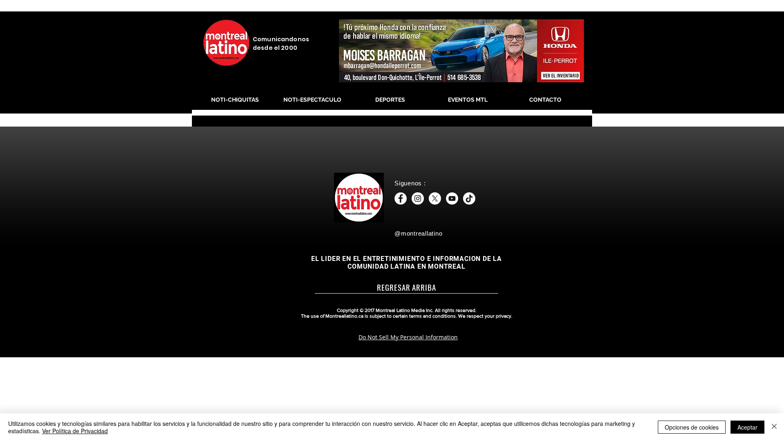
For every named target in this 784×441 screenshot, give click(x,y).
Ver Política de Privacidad (75, 431)
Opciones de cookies (692, 427)
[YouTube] (452, 198)
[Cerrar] (774, 427)
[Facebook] (400, 198)
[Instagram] (418, 198)
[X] (435, 198)
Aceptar (747, 427)
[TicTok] (469, 198)
